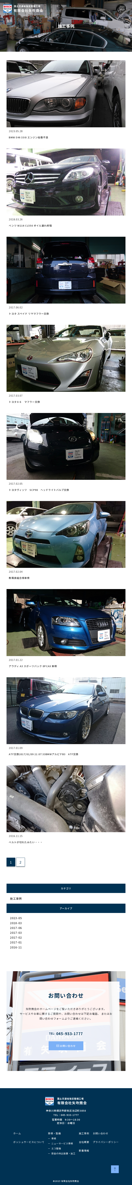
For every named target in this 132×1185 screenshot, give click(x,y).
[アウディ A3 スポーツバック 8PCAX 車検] (66, 590)
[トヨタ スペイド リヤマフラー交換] (66, 238)
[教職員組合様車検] (66, 502)
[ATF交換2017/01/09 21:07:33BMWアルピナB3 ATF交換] (66, 679)
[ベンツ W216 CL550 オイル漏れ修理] (66, 150)
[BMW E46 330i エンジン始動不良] (66, 62)
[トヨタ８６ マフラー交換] (66, 326)
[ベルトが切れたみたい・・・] (66, 767)
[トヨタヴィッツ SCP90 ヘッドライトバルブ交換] (66, 414)
